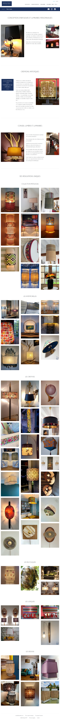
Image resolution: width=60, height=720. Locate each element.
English (57, 1)
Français (54, 1)
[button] (28, 4)
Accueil (3, 9)
